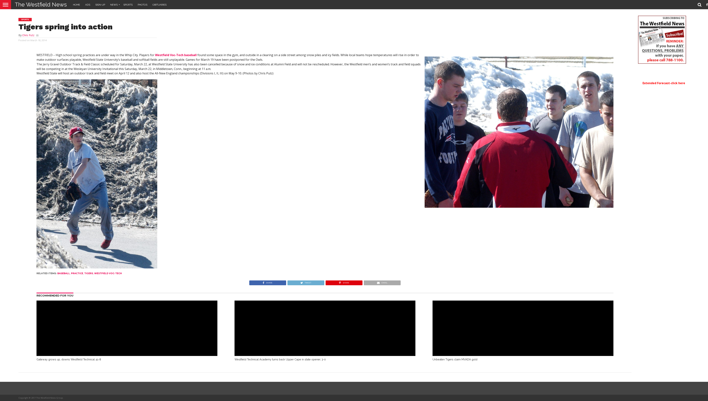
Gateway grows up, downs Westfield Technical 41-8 (69, 359)
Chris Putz (28, 35)
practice (77, 273)
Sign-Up (100, 4)
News (114, 4)
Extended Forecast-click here (664, 83)
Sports (128, 4)
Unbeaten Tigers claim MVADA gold (455, 359)
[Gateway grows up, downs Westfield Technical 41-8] (127, 355)
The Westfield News (41, 4)
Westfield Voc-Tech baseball (176, 55)
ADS (87, 4)
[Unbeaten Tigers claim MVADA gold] (523, 355)
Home (76, 4)
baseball (63, 273)
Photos (142, 4)
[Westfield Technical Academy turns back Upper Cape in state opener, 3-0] (325, 355)
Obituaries (159, 4)
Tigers (88, 273)
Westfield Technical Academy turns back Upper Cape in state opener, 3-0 (280, 359)
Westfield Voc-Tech (108, 273)
